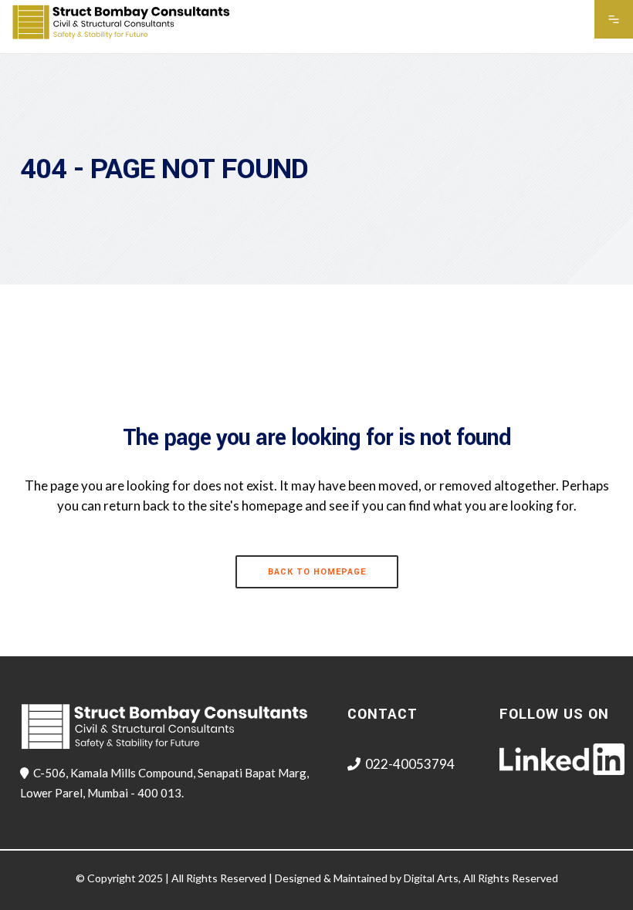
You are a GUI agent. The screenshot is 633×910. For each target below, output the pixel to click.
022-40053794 (410, 764)
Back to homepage (317, 572)
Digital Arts (431, 878)
